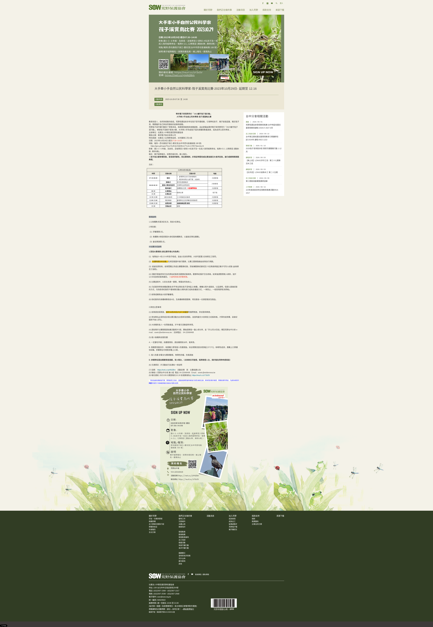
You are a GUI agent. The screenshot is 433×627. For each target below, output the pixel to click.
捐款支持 (267, 10)
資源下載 (280, 10)
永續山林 (182, 524)
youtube (272, 3)
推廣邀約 (255, 521)
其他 (180, 564)
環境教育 (182, 532)
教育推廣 (182, 534)
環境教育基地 (184, 537)
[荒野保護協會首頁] (167, 575)
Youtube (192, 574)
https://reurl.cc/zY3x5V (201, 375)
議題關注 (182, 553)
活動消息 (240, 10)
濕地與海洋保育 (184, 556)
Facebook (188, 574)
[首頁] (167, 7)
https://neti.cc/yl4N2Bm (166, 370)
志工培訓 (182, 540)
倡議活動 (182, 543)
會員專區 (198, 574)
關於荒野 (208, 10)
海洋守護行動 (184, 548)
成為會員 (232, 519)
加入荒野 (253, 10)
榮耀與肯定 (153, 527)
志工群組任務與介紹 (156, 524)
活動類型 (158, 104)
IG (267, 3)
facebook (263, 3)
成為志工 (232, 521)
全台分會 (152, 532)
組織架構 (152, 521)
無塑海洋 (182, 527)
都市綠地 (182, 561)
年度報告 (152, 529)
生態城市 (182, 521)
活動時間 (158, 99)
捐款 (253, 519)
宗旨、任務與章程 (155, 519)
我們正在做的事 (224, 10)
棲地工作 (182, 519)
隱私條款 (206, 574)
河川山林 (182, 558)
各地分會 (176, 609)
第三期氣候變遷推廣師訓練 (256, 181)
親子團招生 (233, 529)
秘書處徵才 (233, 524)
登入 (281, 3)
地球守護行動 (184, 545)
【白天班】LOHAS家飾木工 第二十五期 (262, 172)
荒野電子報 (233, 527)
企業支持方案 (257, 524)
